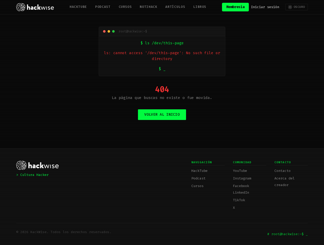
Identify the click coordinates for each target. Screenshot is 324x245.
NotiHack (148, 7)
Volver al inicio (161, 114)
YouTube (240, 171)
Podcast (102, 7)
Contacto (282, 171)
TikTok (239, 200)
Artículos (175, 7)
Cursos (125, 7)
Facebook (241, 186)
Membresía (235, 7)
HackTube (78, 7)
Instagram (242, 178)
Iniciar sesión (265, 7)
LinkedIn (241, 192)
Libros (199, 7)
